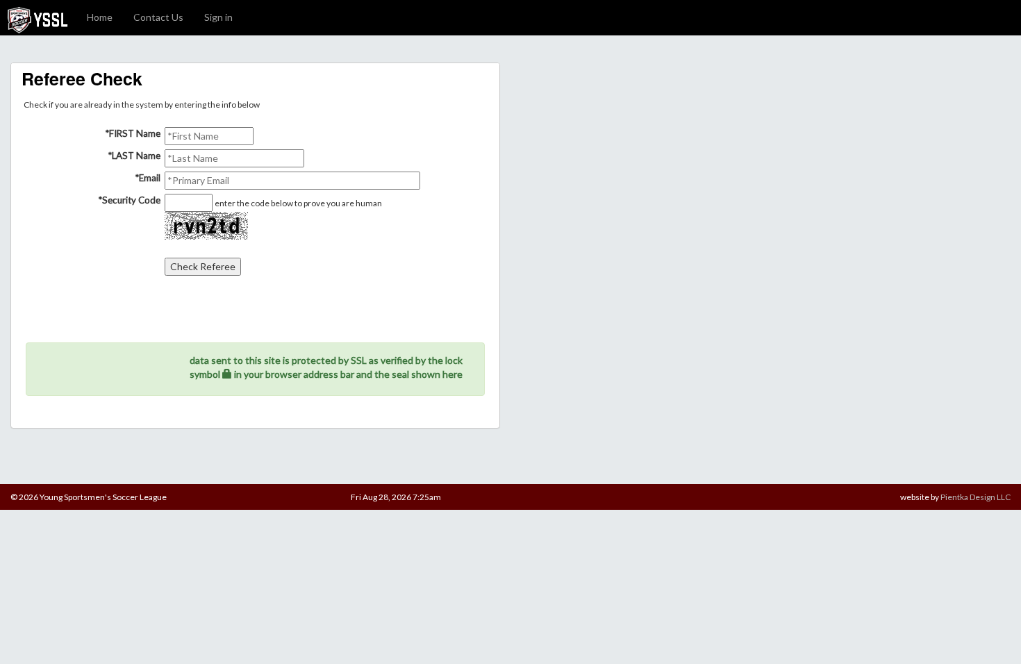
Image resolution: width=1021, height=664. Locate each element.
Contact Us (158, 17)
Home (100, 17)
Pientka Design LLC (975, 497)
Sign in (218, 17)
